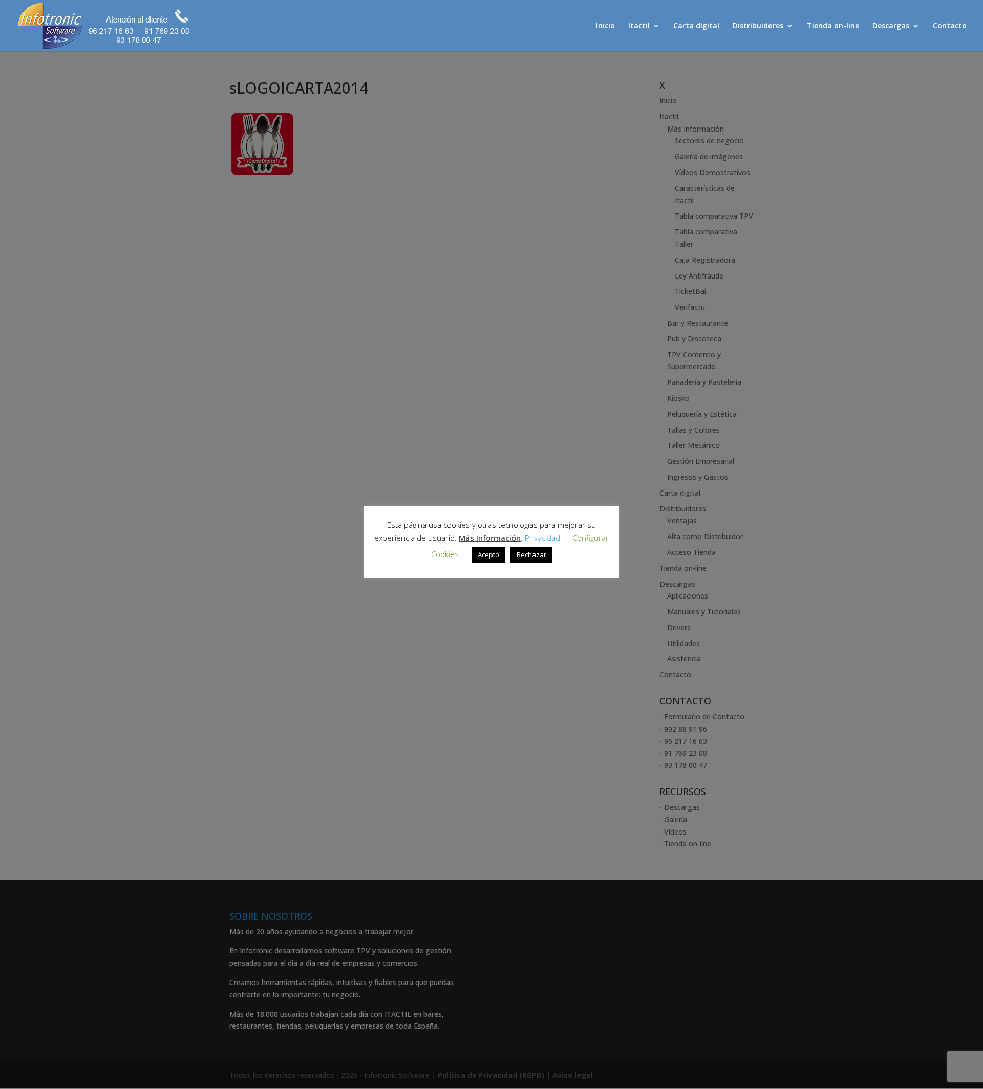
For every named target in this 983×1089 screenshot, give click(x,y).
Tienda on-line (833, 26)
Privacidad (542, 537)
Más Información (490, 537)
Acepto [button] (488, 554)
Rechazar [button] (531, 554)
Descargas (890, 26)
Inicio (605, 26)
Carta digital (696, 26)
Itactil (639, 26)
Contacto (950, 26)
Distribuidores (758, 26)
